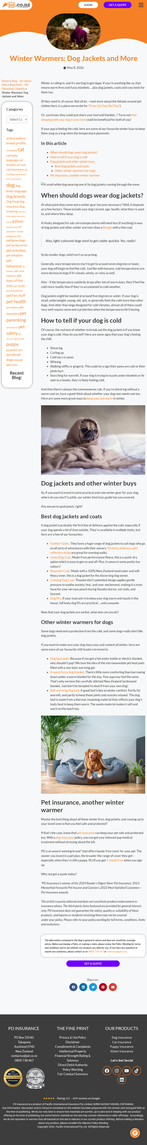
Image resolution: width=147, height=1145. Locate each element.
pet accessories (16, 245)
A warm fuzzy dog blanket (67, 672)
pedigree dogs (16, 240)
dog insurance (65, 837)
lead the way (12, 227)
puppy (12, 344)
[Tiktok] (136, 1070)
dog (10, 185)
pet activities (16, 250)
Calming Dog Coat (62, 580)
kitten (17, 221)
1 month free (114, 860)
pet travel (19, 338)
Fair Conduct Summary (73, 1074)
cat (21, 149)
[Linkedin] (121, 1079)
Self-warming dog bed (64, 690)
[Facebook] (107, 1070)
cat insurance (15, 169)
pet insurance (86, 833)
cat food (21, 164)
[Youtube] (126, 1070)
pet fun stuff (15, 295)
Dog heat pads (59, 658)
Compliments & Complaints (73, 1046)
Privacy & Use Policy (72, 1037)
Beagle (107, 227)
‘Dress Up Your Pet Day (103, 106)
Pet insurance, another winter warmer (75, 175)
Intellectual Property (72, 1051)
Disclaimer (73, 1042)
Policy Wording (73, 1069)
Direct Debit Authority (73, 1065)
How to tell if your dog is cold (68, 157)
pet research (12, 327)
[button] (73, 987)
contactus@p (19, 1056)
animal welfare (16, 138)
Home (5, 81)
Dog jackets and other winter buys (72, 161)
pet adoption (14, 255)
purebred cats (14, 350)
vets (15, 364)
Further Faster (59, 543)
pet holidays (12, 307)
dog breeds (15, 196)
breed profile (16, 143)
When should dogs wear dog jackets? (74, 152)
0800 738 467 (96, 951)
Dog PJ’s (55, 598)
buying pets (11, 150)
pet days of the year (14, 281)
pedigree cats (13, 236)
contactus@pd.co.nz (117, 951)
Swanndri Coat (60, 571)
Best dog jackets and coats (72, 166)
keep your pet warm (100, 398)
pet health (16, 301)
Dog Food (12, 201)
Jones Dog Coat (60, 557)
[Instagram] (116, 1070)
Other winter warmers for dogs (75, 171)
